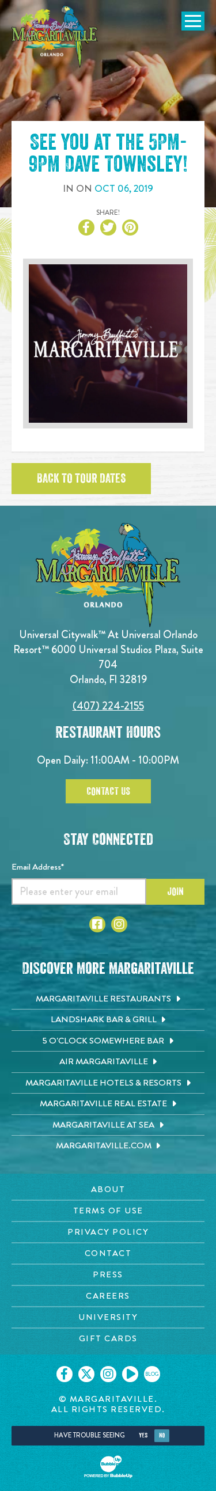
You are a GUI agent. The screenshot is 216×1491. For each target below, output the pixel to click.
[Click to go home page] (55, 37)
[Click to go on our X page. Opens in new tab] (86, 1374)
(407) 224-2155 (108, 706)
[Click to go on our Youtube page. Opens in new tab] (130, 1374)
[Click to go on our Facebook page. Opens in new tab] (64, 1374)
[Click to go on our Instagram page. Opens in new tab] (108, 1374)
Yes (143, 1435)
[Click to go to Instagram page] (119, 924)
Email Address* (38, 866)
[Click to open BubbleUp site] (108, 1466)
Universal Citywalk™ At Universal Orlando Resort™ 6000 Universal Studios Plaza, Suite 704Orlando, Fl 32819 (108, 657)
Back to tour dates (81, 478)
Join (175, 891)
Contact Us (108, 791)
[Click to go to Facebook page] (97, 924)
